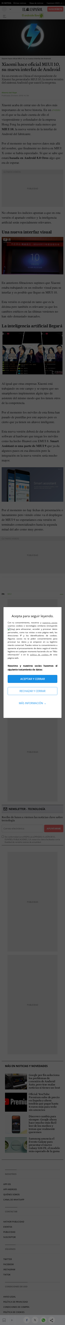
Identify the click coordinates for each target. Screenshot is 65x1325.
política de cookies (40, 654)
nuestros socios (49, 622)
